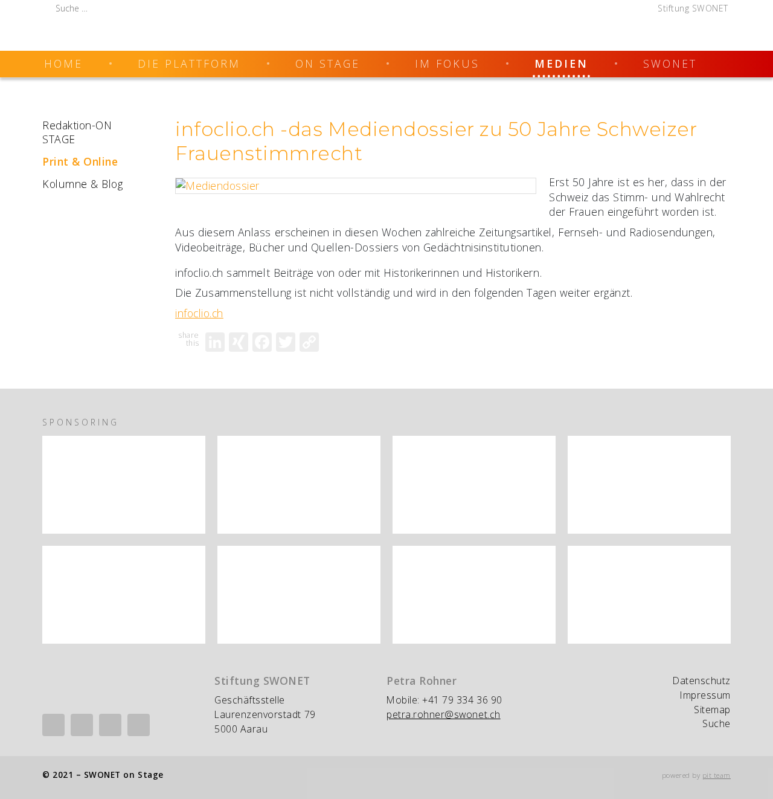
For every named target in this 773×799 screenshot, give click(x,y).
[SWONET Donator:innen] (298, 485)
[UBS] (298, 595)
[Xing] (82, 725)
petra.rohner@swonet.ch (443, 714)
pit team (716, 775)
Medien (561, 63)
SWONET (670, 63)
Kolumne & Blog (82, 183)
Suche (716, 723)
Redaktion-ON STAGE (77, 132)
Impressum (705, 695)
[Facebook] (262, 342)
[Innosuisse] (123, 485)
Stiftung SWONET (693, 8)
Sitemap (712, 709)
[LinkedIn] (215, 342)
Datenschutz (702, 680)
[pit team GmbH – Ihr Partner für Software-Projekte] (474, 595)
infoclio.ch (199, 313)
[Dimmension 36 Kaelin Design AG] (123, 595)
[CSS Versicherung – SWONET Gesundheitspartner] (649, 485)
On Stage (327, 63)
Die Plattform (189, 63)
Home (63, 63)
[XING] (238, 342)
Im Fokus (447, 63)
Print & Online (80, 161)
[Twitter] (285, 342)
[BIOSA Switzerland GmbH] (474, 485)
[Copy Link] (309, 342)
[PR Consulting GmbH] (649, 595)
